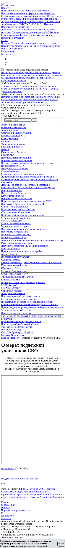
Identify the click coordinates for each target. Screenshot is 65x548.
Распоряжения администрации (36, 35)
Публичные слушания (12, 37)
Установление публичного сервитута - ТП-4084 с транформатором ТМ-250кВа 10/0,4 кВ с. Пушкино (30, 22)
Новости (5, 8)
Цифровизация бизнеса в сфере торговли (22, 13)
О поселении (8, 5)
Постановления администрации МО (30, 32)
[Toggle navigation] (2, 3)
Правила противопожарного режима (20, 46)
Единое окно (8, 51)
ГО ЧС (4, 40)
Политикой (42, 546)
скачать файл (8, 468)
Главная (5, 337)
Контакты (6, 54)
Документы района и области (16, 29)
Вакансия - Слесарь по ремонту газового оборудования (28, 14)
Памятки (5, 43)
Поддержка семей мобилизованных (19, 478)
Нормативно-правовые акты (16, 27)
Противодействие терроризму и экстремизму (34, 43)
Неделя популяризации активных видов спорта (25, 10)
